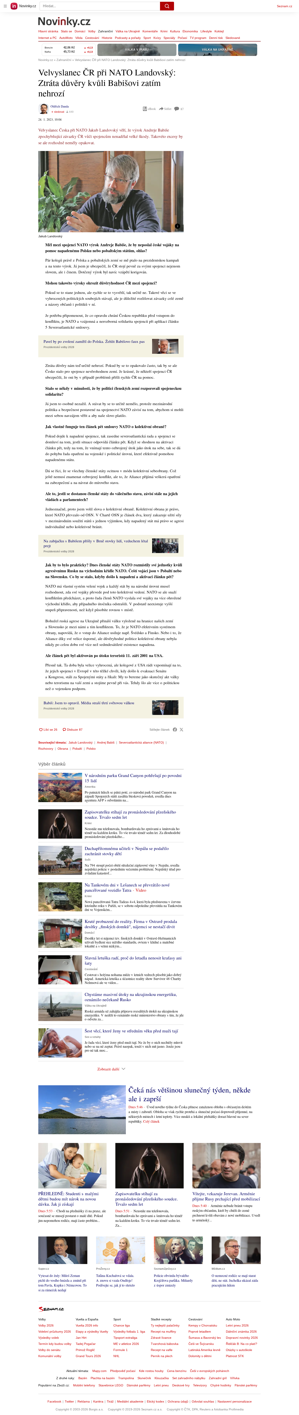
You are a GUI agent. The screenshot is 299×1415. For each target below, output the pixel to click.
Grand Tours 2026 (88, 1356)
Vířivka (234, 1378)
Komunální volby (49, 1356)
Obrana (63, 748)
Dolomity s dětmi (199, 1356)
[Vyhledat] (167, 6)
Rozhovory (45, 748)
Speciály (169, 38)
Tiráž (110, 1401)
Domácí (80, 31)
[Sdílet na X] (181, 729)
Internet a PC (47, 38)
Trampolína (126, 1378)
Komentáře (150, 31)
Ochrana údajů (178, 1401)
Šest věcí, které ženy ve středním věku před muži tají (131, 1031)
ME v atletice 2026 (126, 1344)
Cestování (92, 38)
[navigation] (5, 6)
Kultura (175, 31)
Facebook (54, 1401)
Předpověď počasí (122, 1371)
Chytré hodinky (220, 1385)
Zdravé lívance (161, 1337)
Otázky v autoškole (239, 1350)
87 (182, 109)
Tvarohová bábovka (164, 1344)
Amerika (90, 786)
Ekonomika (190, 31)
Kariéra (98, 1401)
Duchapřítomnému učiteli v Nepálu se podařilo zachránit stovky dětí (127, 851)
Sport (147, 38)
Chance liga (121, 1325)
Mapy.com (99, 1371)
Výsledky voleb (48, 1337)
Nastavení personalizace (235, 1401)
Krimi (163, 31)
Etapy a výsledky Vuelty (92, 1331)
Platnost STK (235, 1356)
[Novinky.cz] (64, 22)
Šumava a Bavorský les (204, 1337)
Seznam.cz (284, 6)
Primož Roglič (85, 1350)
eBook (152, 109)
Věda (79, 38)
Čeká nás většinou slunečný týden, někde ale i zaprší (189, 1094)
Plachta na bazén (103, 1378)
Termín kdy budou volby (54, 1344)
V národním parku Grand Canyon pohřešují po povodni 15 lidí (133, 778)
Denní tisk (216, 38)
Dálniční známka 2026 (241, 1331)
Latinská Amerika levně (204, 1350)
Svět (87, 859)
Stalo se (66, 31)
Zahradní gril (218, 1378)
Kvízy (157, 38)
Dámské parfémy (138, 1385)
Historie (107, 38)
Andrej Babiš (105, 742)
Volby (91, 31)
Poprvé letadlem (199, 1331)
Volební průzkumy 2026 (54, 1331)
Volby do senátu (49, 1350)
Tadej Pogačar (86, 1344)
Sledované (232, 38)
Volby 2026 (46, 1325)
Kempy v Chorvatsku (202, 1325)
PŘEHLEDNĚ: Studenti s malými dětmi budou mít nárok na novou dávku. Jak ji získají (68, 1199)
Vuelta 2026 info (87, 1325)
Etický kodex (155, 1401)
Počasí (182, 38)
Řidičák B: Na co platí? (241, 1344)
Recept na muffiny (163, 1331)
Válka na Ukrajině (128, 31)
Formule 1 (120, 1350)
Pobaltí (77, 748)
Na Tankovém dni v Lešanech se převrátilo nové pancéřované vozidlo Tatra (127, 887)
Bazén (82, 1378)
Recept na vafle (161, 1350)
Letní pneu (161, 1385)
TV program (198, 38)
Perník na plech (161, 1356)
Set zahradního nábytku (188, 1378)
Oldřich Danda (60, 106)
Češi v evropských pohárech (209, 1371)
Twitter (69, 1401)
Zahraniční (105, 31)
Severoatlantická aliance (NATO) (141, 742)
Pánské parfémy (246, 1385)
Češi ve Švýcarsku (201, 1344)
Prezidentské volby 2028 (59, 347)
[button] (111, 191)
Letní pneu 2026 (237, 1325)
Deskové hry (181, 1385)
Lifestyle (206, 31)
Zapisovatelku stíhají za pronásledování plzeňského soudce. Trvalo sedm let (130, 814)
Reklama (83, 1401)
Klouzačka (162, 1378)
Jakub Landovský (81, 742)
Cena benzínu (176, 1371)
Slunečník (144, 1378)
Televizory (200, 1385)
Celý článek (151, 1121)
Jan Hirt (81, 1337)
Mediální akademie (130, 1401)
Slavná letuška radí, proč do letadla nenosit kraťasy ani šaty (133, 960)
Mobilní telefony (84, 1385)
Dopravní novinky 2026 (242, 1337)
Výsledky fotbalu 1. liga (129, 1331)
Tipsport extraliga (125, 1337)
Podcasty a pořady (128, 38)
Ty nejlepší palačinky (165, 1325)
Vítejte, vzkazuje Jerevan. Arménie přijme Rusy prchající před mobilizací (226, 1196)
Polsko (91, 748)
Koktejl (219, 31)
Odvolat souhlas (203, 1401)
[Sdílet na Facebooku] (175, 729)
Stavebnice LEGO (110, 1385)
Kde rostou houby (151, 1371)
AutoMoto (66, 38)
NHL (116, 1356)
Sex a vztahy (93, 1037)
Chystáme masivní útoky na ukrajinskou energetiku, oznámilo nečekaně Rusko (131, 996)
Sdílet (167, 109)
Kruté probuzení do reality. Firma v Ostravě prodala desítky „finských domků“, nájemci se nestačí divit (131, 923)
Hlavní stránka (48, 31)
